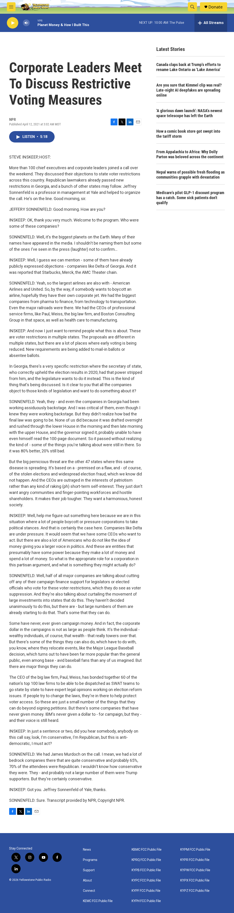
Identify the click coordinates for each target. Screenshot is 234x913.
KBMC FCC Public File (147, 849)
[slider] (33, 22)
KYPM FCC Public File (195, 849)
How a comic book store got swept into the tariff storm (188, 134)
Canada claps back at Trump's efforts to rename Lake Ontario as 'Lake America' (188, 67)
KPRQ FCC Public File (146, 860)
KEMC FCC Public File (98, 901)
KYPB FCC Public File (146, 870)
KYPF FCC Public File (146, 890)
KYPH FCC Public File (146, 901)
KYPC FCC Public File (146, 880)
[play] (12, 23)
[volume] (26, 23)
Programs (90, 860)
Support (89, 870)
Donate (215, 7)
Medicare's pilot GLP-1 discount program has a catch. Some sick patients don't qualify (190, 197)
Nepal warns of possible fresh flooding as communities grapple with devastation (190, 174)
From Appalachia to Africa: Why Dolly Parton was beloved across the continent (189, 154)
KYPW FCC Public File (195, 870)
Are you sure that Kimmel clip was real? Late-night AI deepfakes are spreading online (189, 90)
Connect (89, 890)
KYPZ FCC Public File (195, 890)
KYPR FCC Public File (195, 860)
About (87, 880)
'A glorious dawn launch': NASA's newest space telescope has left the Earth (189, 113)
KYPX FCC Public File (195, 880)
